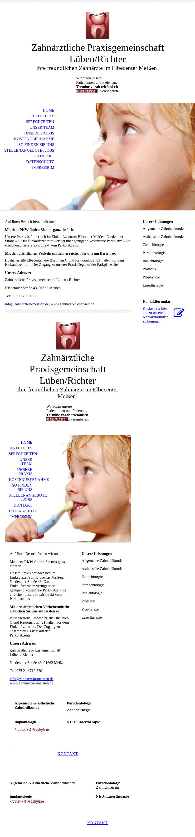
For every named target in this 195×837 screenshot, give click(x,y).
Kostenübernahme (34, 139)
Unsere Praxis (39, 133)
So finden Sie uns (36, 145)
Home (48, 110)
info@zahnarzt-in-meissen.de (27, 304)
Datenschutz (40, 162)
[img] (97, 25)
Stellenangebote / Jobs (29, 150)
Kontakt (44, 156)
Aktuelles (43, 116)
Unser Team (41, 127)
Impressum (43, 167)
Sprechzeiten (40, 122)
